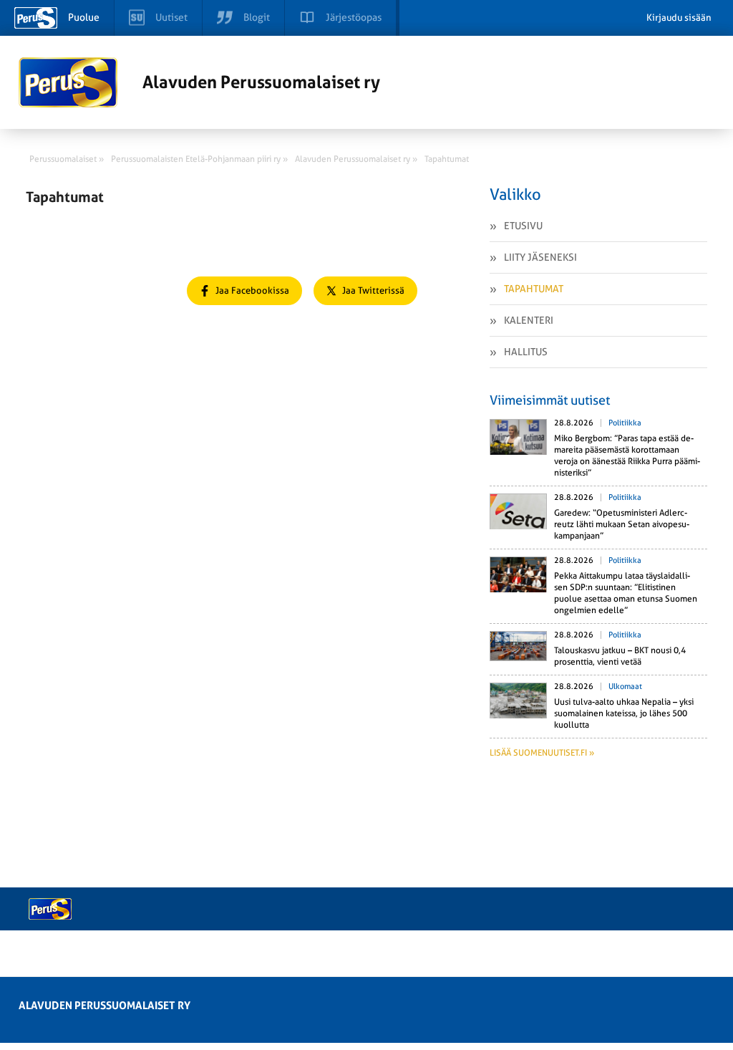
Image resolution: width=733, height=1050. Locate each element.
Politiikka (624, 423)
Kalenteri (528, 320)
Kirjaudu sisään (679, 17)
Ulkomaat (625, 686)
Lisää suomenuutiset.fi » (542, 753)
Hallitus (526, 351)
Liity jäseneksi (540, 257)
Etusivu (523, 225)
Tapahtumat (533, 288)
